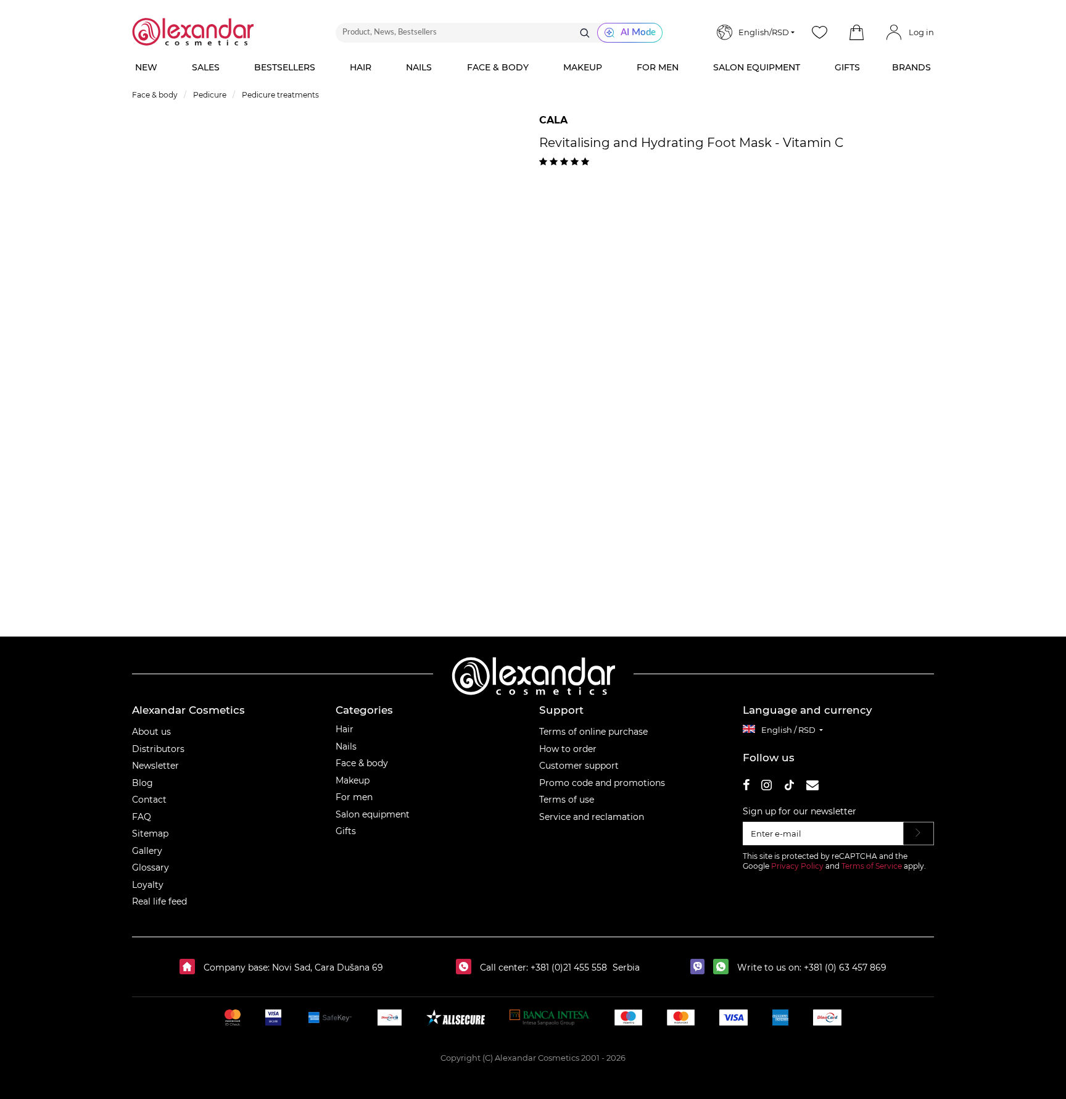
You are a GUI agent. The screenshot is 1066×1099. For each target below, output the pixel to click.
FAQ (141, 816)
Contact (149, 799)
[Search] (584, 33)
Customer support (579, 765)
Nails (346, 746)
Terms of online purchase (593, 731)
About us (151, 731)
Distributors (158, 748)
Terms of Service (871, 866)
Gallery (147, 850)
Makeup (353, 780)
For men (354, 797)
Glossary (150, 867)
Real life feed (159, 901)
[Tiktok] (789, 787)
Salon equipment (373, 814)
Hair (344, 729)
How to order (568, 748)
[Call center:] (466, 967)
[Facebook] (746, 787)
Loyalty (147, 884)
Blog (142, 782)
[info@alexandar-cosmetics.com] (812, 787)
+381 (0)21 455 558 (567, 967)
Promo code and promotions (602, 782)
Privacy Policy (797, 866)
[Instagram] (766, 787)
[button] (856, 32)
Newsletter (155, 765)
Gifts (346, 831)
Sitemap (150, 833)
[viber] (700, 967)
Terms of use (566, 799)
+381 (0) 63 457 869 (845, 967)
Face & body (362, 763)
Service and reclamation (591, 816)
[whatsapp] (724, 967)
